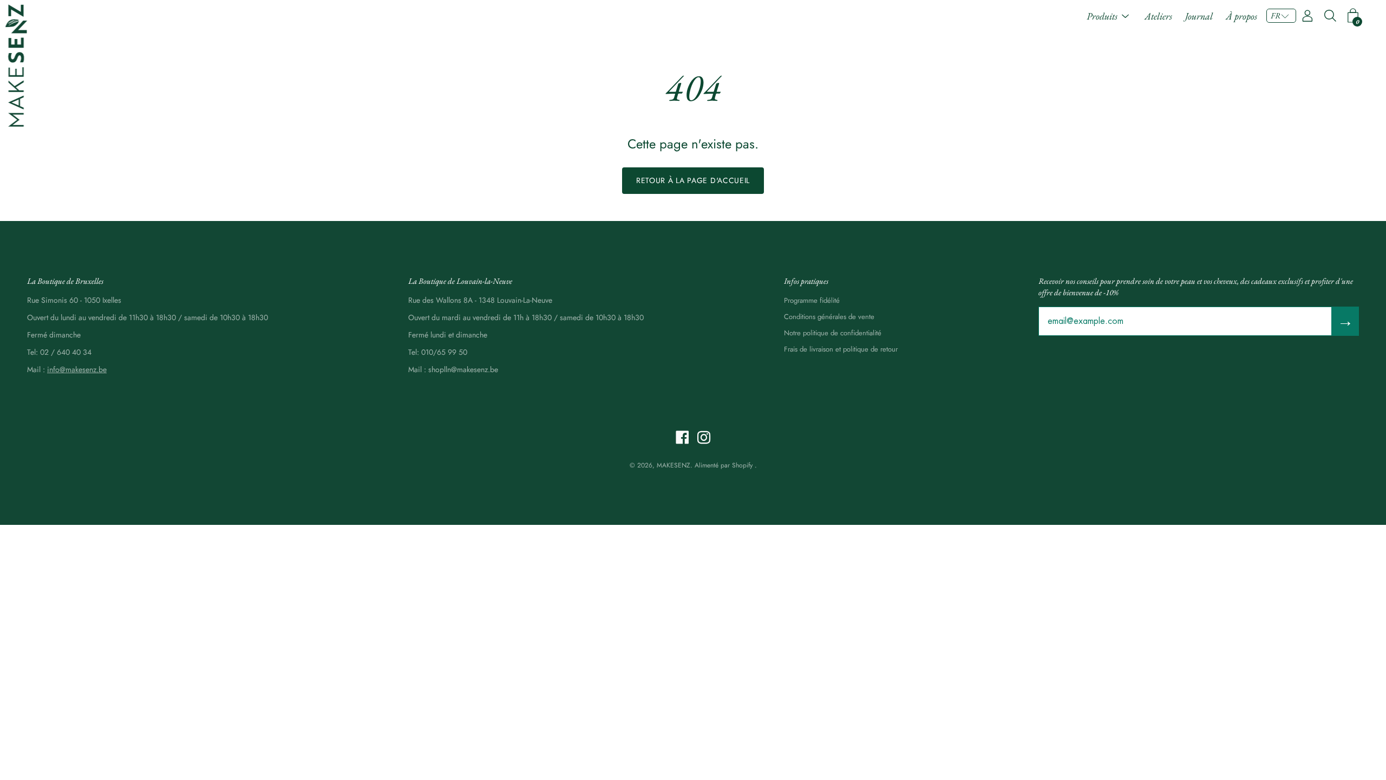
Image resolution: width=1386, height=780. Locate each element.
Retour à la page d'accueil (693, 180)
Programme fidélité (812, 300)
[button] (1281, 16)
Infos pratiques (806, 281)
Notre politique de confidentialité (832, 333)
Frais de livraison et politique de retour (841, 349)
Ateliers (1158, 16)
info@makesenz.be (77, 369)
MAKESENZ (673, 465)
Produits (1102, 16)
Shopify (742, 465)
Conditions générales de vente (829, 316)
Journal (1199, 16)
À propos (1241, 16)
